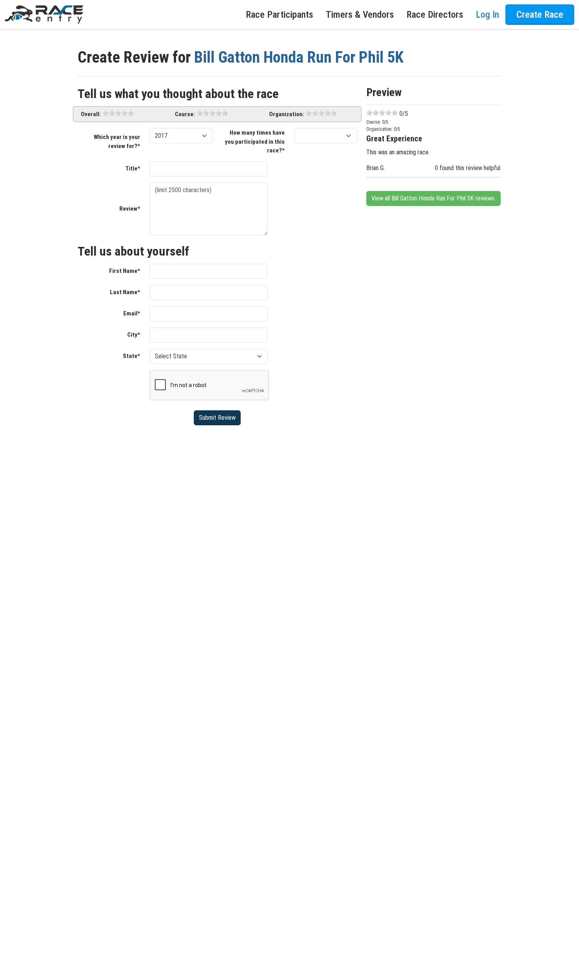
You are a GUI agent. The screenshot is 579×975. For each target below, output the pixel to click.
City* (133, 334)
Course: (185, 114)
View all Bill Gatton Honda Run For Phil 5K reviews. (433, 198)
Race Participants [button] (279, 14)
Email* (131, 313)
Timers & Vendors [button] (360, 14)
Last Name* (125, 292)
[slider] (118, 113)
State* (131, 356)
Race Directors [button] (434, 14)
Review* (129, 208)
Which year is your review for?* (117, 141)
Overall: (91, 114)
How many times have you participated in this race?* (255, 141)
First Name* (124, 270)
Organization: (286, 114)
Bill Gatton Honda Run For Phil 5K (299, 57)
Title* (132, 168)
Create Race (539, 14)
